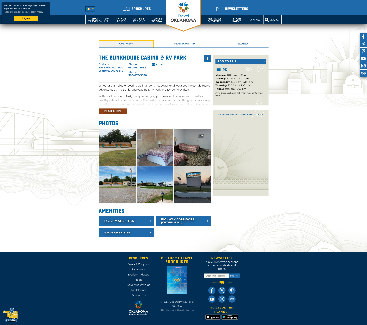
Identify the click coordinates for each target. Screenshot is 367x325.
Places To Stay (157, 20)
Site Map (177, 306)
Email (159, 64)
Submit (234, 275)
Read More (113, 111)
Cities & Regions (139, 20)
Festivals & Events (214, 20)
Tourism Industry (138, 274)
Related (242, 43)
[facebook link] (211, 290)
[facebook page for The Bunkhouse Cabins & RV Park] (207, 58)
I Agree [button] (26, 18)
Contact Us (138, 295)
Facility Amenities (119, 221)
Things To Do (121, 20)
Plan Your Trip (184, 43)
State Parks (236, 20)
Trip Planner (138, 290)
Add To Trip (227, 61)
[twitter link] (222, 290)
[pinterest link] (232, 290)
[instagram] (363, 65)
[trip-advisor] (363, 73)
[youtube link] (211, 299)
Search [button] (275, 20)
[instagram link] (222, 299)
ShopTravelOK (95, 20)
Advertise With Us (138, 285)
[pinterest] (363, 51)
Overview (126, 43)
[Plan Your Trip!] (10, 315)
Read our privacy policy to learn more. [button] (23, 12)
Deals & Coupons (139, 264)
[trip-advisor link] (232, 299)
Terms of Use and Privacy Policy (177, 301)
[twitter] (363, 43)
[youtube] (363, 58)
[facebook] (363, 36)
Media (138, 279)
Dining (255, 20)
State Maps (138, 269)
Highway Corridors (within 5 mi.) (177, 221)
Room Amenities (117, 232)
